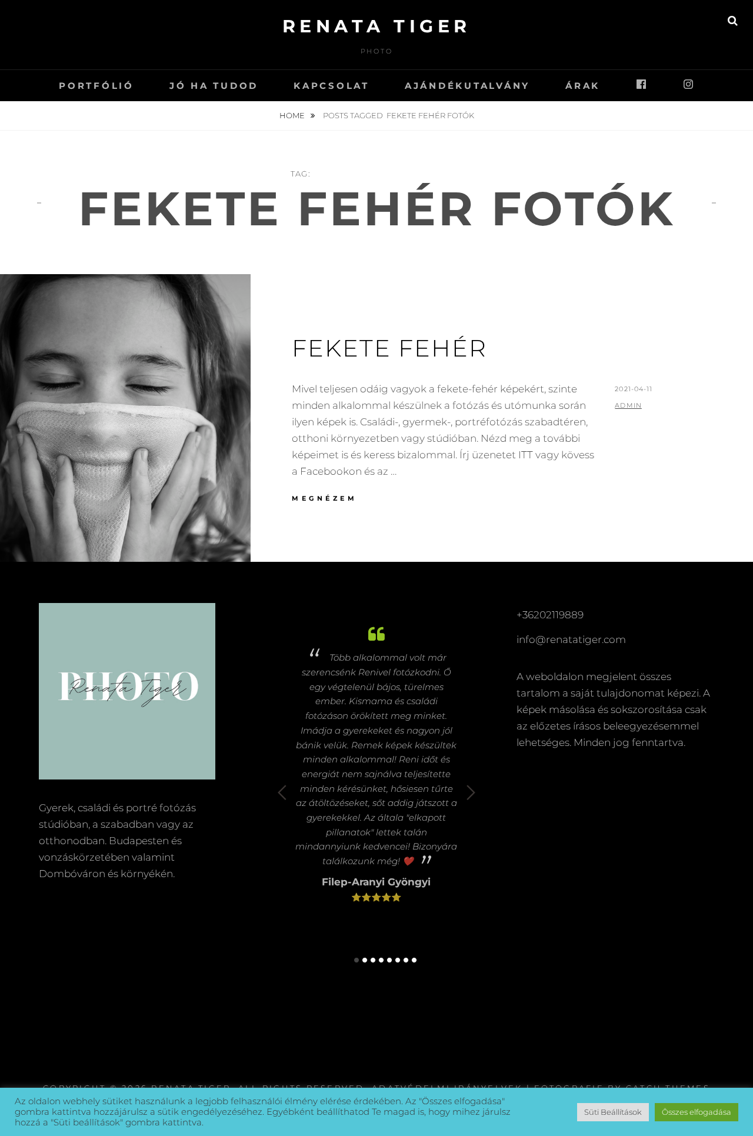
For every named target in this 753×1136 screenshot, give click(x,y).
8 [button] (414, 960)
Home (292, 115)
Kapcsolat (331, 85)
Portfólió (96, 85)
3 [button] (373, 960)
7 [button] (406, 960)
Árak (582, 85)
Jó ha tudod (213, 85)
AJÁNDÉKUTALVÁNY (467, 85)
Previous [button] (282, 792)
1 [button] (356, 960)
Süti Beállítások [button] (613, 1112)
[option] (376, 761)
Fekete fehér (389, 348)
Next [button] (471, 792)
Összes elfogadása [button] (696, 1112)
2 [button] (365, 960)
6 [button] (398, 960)
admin (628, 405)
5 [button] (389, 960)
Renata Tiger (376, 26)
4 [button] (381, 960)
